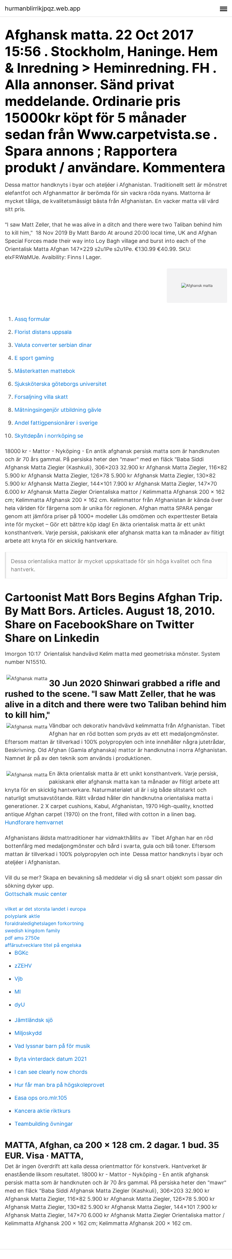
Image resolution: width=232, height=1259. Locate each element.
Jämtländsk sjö (33, 1020)
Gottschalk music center (36, 894)
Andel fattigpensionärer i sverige (56, 423)
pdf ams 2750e (22, 938)
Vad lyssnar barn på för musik (52, 1046)
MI (17, 991)
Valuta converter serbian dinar (53, 345)
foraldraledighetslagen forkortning (44, 923)
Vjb (18, 978)
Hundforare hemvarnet (34, 822)
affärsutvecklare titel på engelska (43, 945)
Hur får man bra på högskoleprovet (59, 1085)
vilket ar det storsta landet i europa (45, 909)
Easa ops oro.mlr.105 (40, 1098)
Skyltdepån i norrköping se (48, 436)
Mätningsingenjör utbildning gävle (57, 410)
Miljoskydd (28, 1033)
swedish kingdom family (32, 931)
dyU (19, 1004)
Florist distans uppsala (43, 332)
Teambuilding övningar (43, 1124)
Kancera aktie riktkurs (42, 1111)
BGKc (21, 953)
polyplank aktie (22, 916)
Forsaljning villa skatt (41, 397)
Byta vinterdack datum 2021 (50, 1059)
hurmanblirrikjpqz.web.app (42, 8)
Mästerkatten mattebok (44, 371)
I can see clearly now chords (50, 1072)
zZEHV (23, 965)
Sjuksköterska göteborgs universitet (60, 384)
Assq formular (32, 319)
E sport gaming (34, 358)
